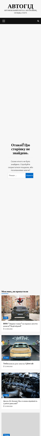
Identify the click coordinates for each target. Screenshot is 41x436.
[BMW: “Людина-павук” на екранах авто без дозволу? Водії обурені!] (20, 308)
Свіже (6, 395)
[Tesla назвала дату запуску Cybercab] (20, 348)
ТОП (5, 318)
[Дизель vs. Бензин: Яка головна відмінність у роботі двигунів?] (20, 385)
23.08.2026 (9, 329)
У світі (6, 358)
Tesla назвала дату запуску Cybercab (18, 364)
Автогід (20, 6)
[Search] (38, 21)
